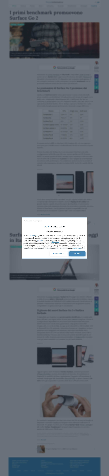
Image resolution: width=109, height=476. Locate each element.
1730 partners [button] (34, 235)
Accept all (77, 253)
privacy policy (77, 248)
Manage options (58, 253)
